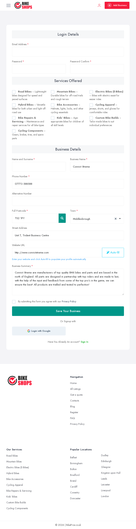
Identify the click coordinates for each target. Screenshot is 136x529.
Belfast (73, 457)
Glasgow (105, 467)
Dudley (104, 455)
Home (73, 383)
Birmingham (76, 463)
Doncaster (75, 498)
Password (17, 61)
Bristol (73, 481)
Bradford (75, 475)
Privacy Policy (69, 301)
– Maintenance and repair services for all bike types (28, 121)
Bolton (73, 469)
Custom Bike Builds (16, 502)
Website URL (18, 245)
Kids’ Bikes (11, 496)
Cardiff (73, 486)
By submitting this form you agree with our (46, 301)
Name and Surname (22, 159)
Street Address (19, 228)
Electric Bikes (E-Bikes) (17, 467)
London (105, 496)
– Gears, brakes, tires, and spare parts (29, 134)
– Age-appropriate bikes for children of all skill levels (67, 121)
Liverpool (105, 490)
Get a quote (76, 395)
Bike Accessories (14, 479)
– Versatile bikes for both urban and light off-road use (29, 108)
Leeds (104, 478)
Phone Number (20, 176)
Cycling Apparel (14, 485)
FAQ (72, 418)
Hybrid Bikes (12, 473)
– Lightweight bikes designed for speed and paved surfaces (29, 95)
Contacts (74, 400)
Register (74, 412)
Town (73, 211)
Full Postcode (19, 211)
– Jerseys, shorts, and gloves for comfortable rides (104, 108)
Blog (72, 406)
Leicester (105, 484)
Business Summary (21, 266)
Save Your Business (68, 311)
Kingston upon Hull (110, 473)
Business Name (77, 159)
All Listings (75, 389)
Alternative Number (22, 193)
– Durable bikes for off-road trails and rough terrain (67, 95)
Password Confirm (79, 61)
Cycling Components (17, 508)
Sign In (84, 342)
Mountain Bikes (14, 461)
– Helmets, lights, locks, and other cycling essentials (67, 108)
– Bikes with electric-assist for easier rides (106, 95)
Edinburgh (106, 461)
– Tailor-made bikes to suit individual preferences (105, 121)
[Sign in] (99, 5)
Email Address (19, 44)
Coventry (74, 492)
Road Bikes (12, 455)
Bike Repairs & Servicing (19, 491)
